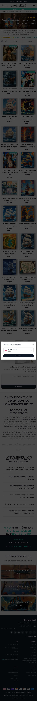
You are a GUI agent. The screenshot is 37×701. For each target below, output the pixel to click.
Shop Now (18, 356)
